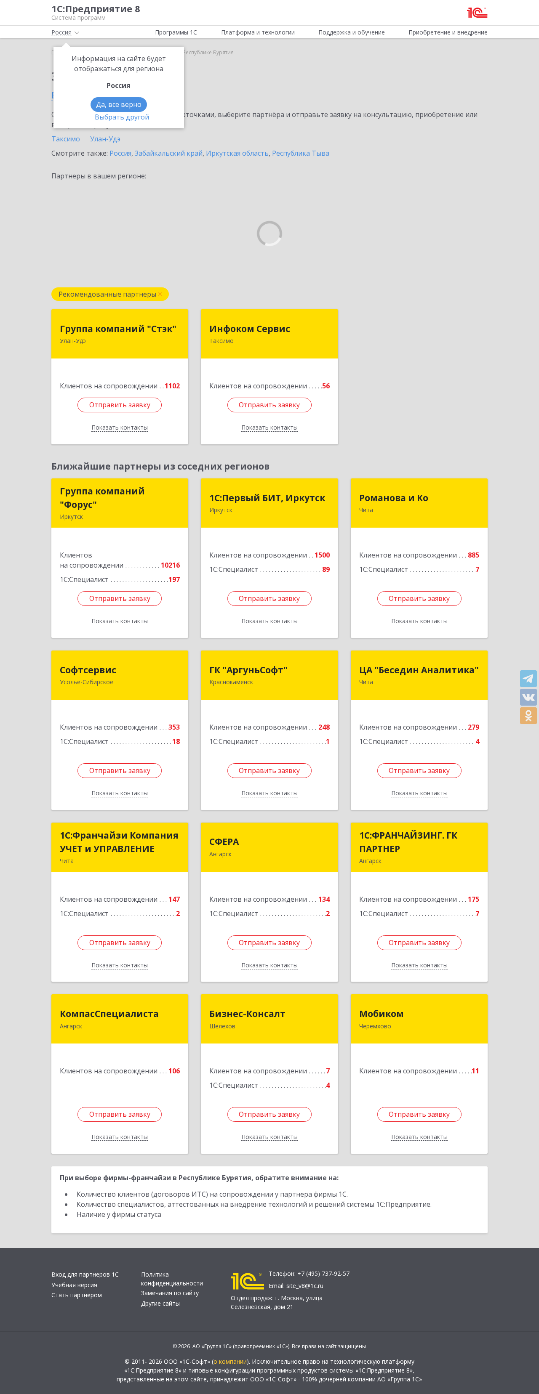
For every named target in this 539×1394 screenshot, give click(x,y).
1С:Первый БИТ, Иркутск (267, 498)
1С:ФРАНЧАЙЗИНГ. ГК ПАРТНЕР (408, 842)
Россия (120, 153)
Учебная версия (74, 1285)
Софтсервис (88, 670)
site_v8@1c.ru (304, 1286)
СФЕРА (224, 841)
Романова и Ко (393, 498)
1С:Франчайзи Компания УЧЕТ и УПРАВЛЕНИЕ (119, 842)
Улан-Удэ (105, 138)
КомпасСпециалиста (109, 1014)
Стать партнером (76, 1295)
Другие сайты (160, 1303)
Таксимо (65, 138)
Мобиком (381, 1014)
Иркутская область (237, 153)
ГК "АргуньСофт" (248, 670)
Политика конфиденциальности (172, 1278)
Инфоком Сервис (249, 329)
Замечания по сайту (170, 1293)
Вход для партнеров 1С (85, 1274)
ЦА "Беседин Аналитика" (419, 670)
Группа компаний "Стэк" (118, 329)
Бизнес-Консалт (247, 1014)
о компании (230, 1361)
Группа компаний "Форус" (102, 497)
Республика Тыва (300, 153)
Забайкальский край (169, 153)
